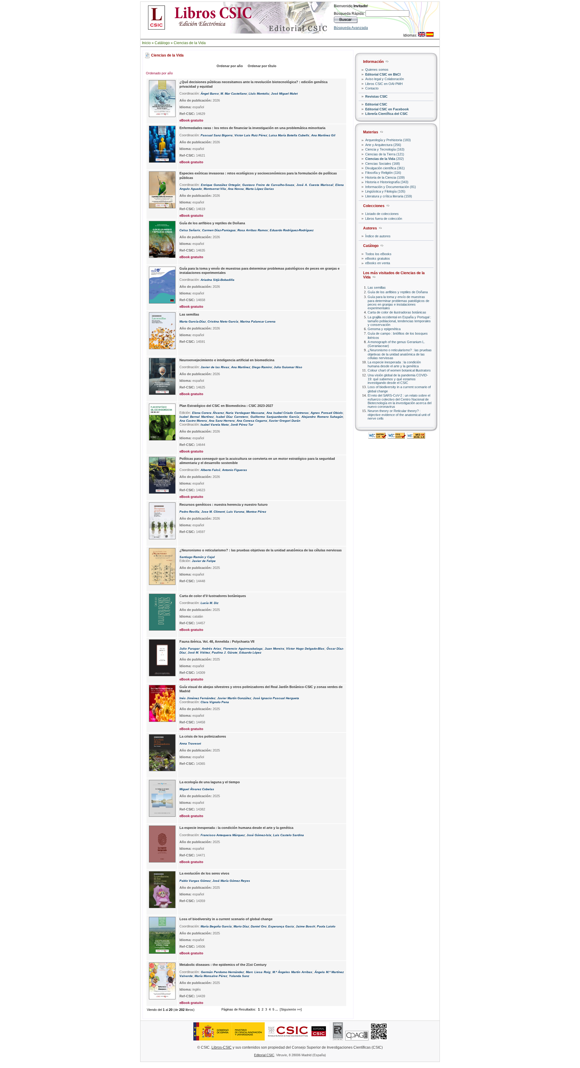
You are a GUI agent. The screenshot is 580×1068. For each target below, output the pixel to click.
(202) (384, 159)
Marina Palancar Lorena (258, 321)
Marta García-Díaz (192, 321)
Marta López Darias (260, 188)
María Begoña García (216, 926)
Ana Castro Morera (193, 420)
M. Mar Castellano (234, 93)
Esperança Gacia (281, 926)
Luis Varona (235, 511)
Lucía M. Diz (209, 603)
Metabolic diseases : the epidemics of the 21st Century (222, 964)
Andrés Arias (211, 648)
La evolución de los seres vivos (204, 873)
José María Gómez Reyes (231, 880)
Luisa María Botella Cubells (289, 135)
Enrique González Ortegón (220, 185)
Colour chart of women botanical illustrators (399, 370)
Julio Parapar (189, 648)
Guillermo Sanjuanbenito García (274, 416)
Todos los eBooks (378, 254)
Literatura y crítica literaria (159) (388, 196)
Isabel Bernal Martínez (196, 416)
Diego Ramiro (262, 367)
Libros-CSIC (221, 1047)
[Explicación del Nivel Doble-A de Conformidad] (416, 437)
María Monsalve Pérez (211, 976)
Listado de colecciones (382, 214)
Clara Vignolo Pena (215, 702)
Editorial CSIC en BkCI (383, 74)
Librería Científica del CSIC (386, 113)
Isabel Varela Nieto (215, 424)
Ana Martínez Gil (323, 135)
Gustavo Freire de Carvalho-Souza (268, 185)
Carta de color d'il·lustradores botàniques (212, 596)
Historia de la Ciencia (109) (385, 177)
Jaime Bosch (305, 926)
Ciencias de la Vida (190, 43)
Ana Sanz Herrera (222, 420)
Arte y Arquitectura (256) (383, 145)
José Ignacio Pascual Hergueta (276, 698)
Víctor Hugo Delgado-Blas (305, 648)
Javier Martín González (234, 698)
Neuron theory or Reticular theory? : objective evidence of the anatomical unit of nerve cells (399, 414)
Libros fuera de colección (383, 218)
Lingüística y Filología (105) (385, 191)
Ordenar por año (230, 66)
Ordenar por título (262, 66)
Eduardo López (250, 652)
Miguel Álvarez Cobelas (196, 789)
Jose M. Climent (213, 511)
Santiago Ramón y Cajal (197, 557)
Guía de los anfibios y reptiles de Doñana (398, 292)
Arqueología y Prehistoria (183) (388, 140)
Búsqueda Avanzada (351, 28)
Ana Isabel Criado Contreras (287, 412)
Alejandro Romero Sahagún (322, 416)
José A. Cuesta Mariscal (314, 185)
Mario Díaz (241, 926)
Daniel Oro (258, 926)
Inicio (146, 43)
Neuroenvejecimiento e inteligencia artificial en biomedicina (226, 360)
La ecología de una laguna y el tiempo (209, 782)
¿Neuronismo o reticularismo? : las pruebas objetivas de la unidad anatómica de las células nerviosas (400, 353)
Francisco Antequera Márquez (223, 835)
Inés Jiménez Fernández (197, 698)
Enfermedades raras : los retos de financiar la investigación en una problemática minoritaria (252, 128)
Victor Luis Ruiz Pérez (250, 135)
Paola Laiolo (326, 926)
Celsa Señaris (189, 230)
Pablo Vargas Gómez (195, 880)
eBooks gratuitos (377, 258)
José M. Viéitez (199, 652)
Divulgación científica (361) (385, 168)
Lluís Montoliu (259, 93)
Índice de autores (378, 236)
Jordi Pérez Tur (241, 424)
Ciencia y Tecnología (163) (384, 149)
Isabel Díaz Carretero (232, 416)
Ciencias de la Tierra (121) (384, 154)
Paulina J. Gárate (224, 652)
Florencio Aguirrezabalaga (243, 648)
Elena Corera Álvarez (208, 412)
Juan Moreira (274, 648)
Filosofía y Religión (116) (383, 172)
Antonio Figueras (234, 470)
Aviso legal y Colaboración (384, 79)
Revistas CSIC (376, 96)
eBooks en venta (377, 263)
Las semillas (377, 287)
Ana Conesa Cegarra (252, 420)
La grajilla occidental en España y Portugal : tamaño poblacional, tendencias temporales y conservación (399, 320)
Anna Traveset (190, 743)
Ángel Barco (210, 93)
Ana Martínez (240, 367)
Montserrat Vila (215, 188)
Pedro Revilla (189, 511)
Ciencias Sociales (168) (382, 163)
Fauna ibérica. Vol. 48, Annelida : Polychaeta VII (216, 641)
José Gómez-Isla (258, 835)
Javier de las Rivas (215, 367)
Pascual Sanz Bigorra (217, 135)
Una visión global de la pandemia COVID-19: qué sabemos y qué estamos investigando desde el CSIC (398, 379)
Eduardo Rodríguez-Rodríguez (292, 230)
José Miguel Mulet (284, 93)
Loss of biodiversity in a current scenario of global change (225, 919)
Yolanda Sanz (239, 976)
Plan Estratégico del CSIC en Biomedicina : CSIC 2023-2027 (226, 405)
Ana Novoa (236, 188)
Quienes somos (376, 69)
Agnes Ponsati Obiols (327, 412)
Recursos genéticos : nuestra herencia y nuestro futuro (223, 504)
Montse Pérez (256, 511)
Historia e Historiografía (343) (386, 182)
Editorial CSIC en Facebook (387, 109)
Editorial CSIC (376, 104)
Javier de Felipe (204, 561)
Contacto (372, 88)
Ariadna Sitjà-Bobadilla (217, 279)
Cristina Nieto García (223, 321)
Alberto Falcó (210, 470)
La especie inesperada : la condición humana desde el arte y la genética (394, 364)
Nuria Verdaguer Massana (245, 412)
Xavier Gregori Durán (284, 420)
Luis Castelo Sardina (288, 835)
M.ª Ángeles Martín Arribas (292, 972)
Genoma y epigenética (384, 329)
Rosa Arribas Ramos (252, 230)
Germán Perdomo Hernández (222, 972)
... (276, 1009)
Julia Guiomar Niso (288, 367)
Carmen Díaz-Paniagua (219, 230)
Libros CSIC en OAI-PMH (384, 84)
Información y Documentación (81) (390, 187)
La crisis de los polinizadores (202, 736)
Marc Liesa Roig (258, 972)
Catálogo (162, 43)
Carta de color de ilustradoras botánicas (397, 312)
